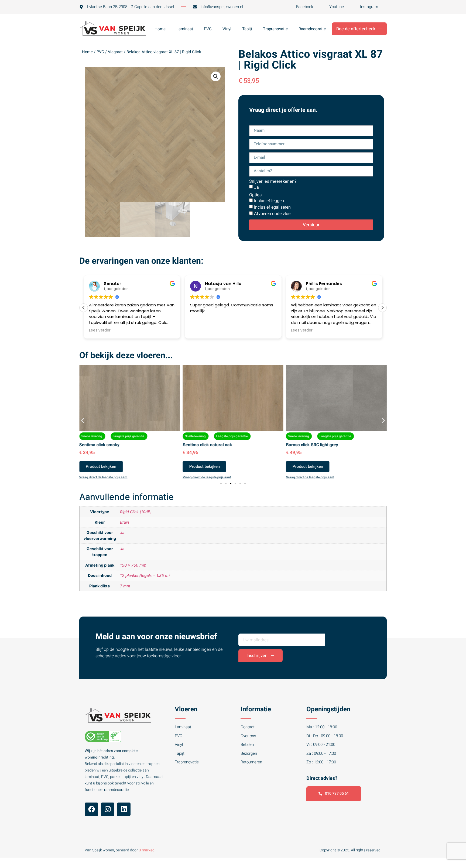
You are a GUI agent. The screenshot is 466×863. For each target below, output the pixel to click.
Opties (255, 195)
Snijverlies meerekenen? (273, 181)
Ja (256, 187)
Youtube (336, 7)
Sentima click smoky (99, 445)
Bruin (124, 522)
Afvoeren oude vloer (273, 213)
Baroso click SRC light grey (312, 445)
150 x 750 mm (133, 565)
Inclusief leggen (269, 200)
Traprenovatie (275, 29)
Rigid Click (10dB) (136, 511)
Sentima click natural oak (207, 445)
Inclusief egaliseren (272, 207)
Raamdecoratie (312, 29)
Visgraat (115, 52)
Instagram (369, 7)
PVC (208, 29)
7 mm (125, 586)
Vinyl (226, 29)
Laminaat (184, 29)
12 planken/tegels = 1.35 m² (145, 575)
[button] (216, 76)
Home (160, 29)
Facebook (304, 7)
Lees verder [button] (100, 330)
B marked (147, 850)
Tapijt (247, 29)
